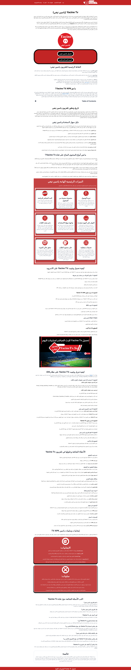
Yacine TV (72, 23)
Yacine (91, 375)
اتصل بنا (45, 2)
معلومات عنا (50, 2)
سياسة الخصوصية (38, 2)
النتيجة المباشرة (57, 2)
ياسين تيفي (87, 82)
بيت (63, 2)
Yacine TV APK (65, 93)
